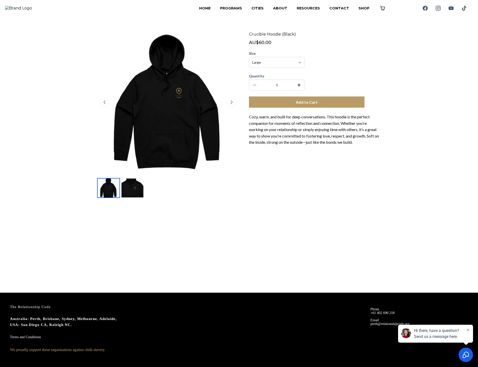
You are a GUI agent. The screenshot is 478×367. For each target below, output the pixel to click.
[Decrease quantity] (255, 85)
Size (252, 53)
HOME (205, 8)
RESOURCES (308, 8)
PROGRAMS (231, 8)
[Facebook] (425, 8)
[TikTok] (464, 8)
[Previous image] (104, 102)
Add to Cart (307, 102)
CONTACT (339, 8)
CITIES (257, 8)
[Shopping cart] (382, 8)
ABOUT (280, 8)
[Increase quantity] (299, 85)
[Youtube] (451, 8)
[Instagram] (438, 8)
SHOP (363, 8)
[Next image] (231, 102)
